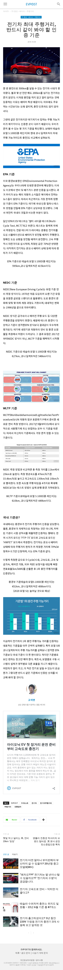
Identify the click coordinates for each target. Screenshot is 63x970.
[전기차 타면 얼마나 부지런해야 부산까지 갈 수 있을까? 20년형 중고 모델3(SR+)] (10, 863)
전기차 (34, 803)
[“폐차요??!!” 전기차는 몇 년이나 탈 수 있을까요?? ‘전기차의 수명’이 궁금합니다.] (10, 878)
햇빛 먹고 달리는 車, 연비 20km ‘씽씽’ (16, 840)
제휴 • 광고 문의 (22, 952)
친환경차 (18, 807)
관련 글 (6, 854)
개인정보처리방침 (27, 960)
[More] (43, 820)
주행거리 (7, 807)
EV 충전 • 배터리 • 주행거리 (23, 11)
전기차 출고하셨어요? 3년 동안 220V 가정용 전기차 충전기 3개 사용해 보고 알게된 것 (39, 922)
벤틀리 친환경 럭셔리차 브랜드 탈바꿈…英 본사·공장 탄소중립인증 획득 (46, 841)
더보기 (15, 854)
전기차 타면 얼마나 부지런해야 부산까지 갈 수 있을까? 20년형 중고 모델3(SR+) (39, 864)
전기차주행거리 (46, 803)
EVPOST (14, 803)
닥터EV (6, 11)
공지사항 (39, 960)
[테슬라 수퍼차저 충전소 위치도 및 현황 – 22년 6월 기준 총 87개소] (10, 907)
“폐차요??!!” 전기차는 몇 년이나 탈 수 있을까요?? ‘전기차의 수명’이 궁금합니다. (40, 878)
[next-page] (33, 933)
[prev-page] (28, 933)
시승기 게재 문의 (40, 952)
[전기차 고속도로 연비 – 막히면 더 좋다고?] (10, 892)
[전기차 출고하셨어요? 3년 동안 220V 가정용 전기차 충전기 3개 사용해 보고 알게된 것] (10, 921)
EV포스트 (24, 803)
